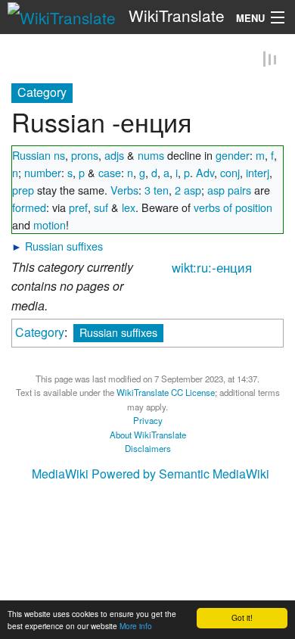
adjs (114, 156)
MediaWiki (60, 474)
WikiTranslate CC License (165, 393)
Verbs (124, 190)
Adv (205, 173)
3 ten (156, 190)
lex (128, 208)
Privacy (148, 421)
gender (233, 156)
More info (136, 625)
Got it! (242, 617)
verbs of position (233, 208)
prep (23, 190)
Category (39, 332)
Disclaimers (148, 449)
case (109, 173)
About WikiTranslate (148, 435)
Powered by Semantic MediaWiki (180, 474)
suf (101, 208)
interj (257, 173)
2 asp (188, 190)
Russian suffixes (64, 246)
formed (29, 208)
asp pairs (229, 190)
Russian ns (38, 156)
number (42, 173)
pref (78, 208)
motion (49, 225)
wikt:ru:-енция (212, 268)
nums (151, 156)
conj (230, 173)
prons (84, 156)
